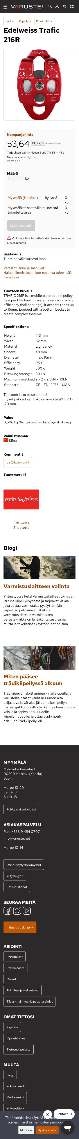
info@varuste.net (17, 838)
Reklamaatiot (15, 968)
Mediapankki (15, 1097)
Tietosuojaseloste (19, 1049)
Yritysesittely (15, 1108)
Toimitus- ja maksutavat (23, 990)
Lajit (9, 21)
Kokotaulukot (15, 1086)
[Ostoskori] (64, 6)
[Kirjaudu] (57, 6)
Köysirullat (44, 21)
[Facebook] (7, 911)
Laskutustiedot (17, 887)
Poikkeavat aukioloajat (21, 809)
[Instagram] (17, 911)
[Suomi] (72, 6)
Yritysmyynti (15, 876)
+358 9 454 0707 (25, 831)
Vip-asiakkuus (16, 1038)
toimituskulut (54, 143)
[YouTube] (27, 911)
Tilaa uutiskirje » (20, 927)
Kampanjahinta (20, 134)
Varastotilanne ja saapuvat (24, 268)
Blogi (10, 1075)
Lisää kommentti (18, 462)
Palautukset (15, 957)
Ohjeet (11, 979)
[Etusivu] (29, 7)
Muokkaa (26, 1130)
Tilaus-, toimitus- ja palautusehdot (30, 1001)
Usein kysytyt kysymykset (24, 865)
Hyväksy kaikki (47, 1130)
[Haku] (50, 7)
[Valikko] (5, 7)
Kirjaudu (12, 1027)
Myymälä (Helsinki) (23, 197)
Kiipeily (25, 21)
